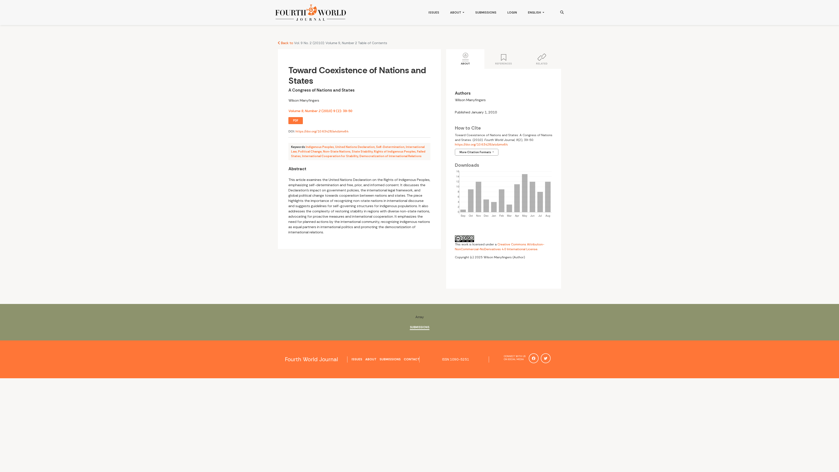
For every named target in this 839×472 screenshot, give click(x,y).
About (456, 12)
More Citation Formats (475, 152)
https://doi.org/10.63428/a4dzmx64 (322, 131)
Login (512, 12)
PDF (295, 120)
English (539, 12)
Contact (412, 359)
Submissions (485, 12)
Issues (433, 12)
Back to (286, 43)
